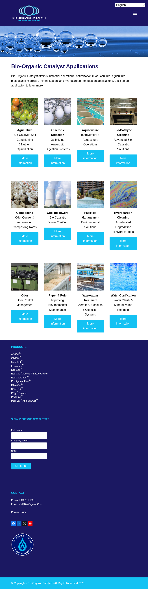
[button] (135, 13)
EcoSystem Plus (21, 381)
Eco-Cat (16, 369)
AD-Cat (16, 354)
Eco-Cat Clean (20, 377)
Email (14, 450)
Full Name (16, 430)
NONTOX (17, 389)
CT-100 (16, 357)
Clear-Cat (17, 361)
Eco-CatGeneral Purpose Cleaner (29, 373)
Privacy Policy (18, 512)
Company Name (19, 440)
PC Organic (19, 393)
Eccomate (17, 365)
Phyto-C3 (17, 396)
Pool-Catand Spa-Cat (24, 400)
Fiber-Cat (17, 385)
